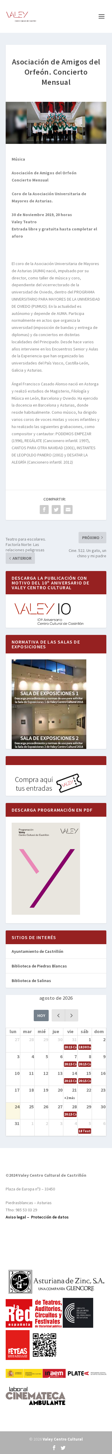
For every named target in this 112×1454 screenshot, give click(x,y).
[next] (71, 1015)
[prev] (58, 1015)
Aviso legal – (18, 1217)
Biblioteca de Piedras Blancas (39, 966)
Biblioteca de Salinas (31, 980)
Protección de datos (50, 1217)
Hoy (41, 1015)
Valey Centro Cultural (63, 1439)
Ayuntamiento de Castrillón (37, 951)
